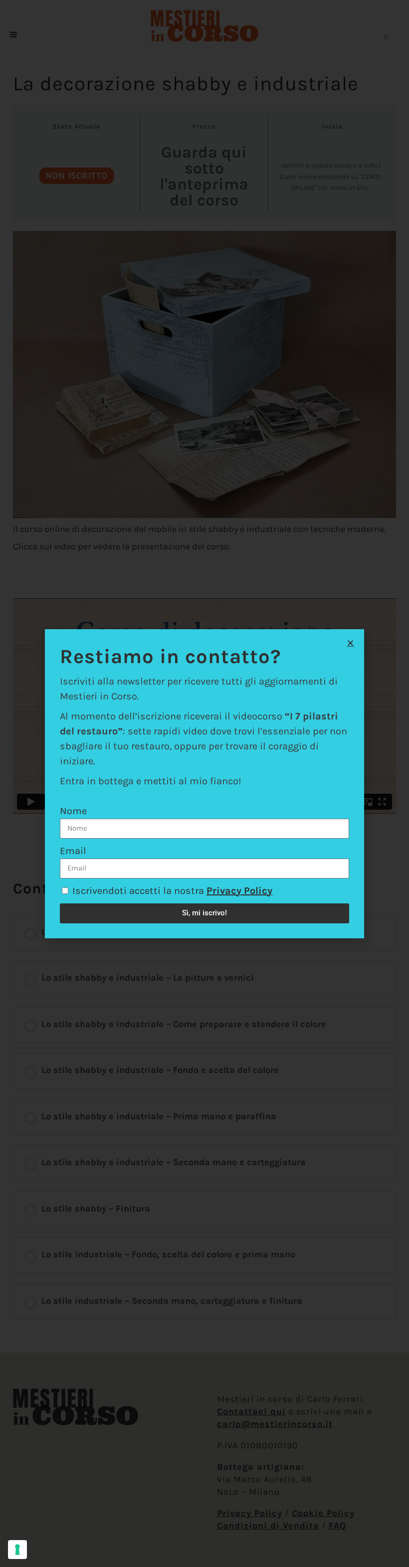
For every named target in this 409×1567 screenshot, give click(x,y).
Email (73, 851)
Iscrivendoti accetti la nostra (172, 890)
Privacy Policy (239, 890)
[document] (204, 783)
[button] (350, 643)
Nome (73, 811)
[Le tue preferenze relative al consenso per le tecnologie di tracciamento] (17, 1549)
